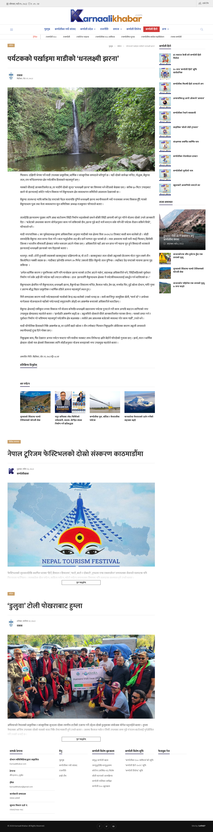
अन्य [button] (164, 29)
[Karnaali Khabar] (107, 16)
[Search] (201, 29)
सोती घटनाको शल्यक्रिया (102, 776)
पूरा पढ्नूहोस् (81, 582)
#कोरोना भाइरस (82, 37)
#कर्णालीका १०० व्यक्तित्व (105, 37)
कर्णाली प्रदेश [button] (86, 29)
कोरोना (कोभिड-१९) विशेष (103, 771)
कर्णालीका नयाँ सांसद (65, 29)
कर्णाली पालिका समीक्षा (102, 781)
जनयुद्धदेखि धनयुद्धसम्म (102, 765)
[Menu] (12, 29)
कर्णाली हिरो (151, 29)
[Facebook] (99, 826)
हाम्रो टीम (206, 3)
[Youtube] (113, 826)
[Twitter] (106, 826)
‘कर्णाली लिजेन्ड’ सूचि (134, 771)
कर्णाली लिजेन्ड (133, 29)
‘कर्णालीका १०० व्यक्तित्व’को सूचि (139, 760)
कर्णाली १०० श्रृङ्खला (101, 786)
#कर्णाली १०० (51, 37)
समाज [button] (116, 29)
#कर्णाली (66, 37)
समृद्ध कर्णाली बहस (100, 760)
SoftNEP (201, 826)
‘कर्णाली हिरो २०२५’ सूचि (135, 765)
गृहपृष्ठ (47, 29)
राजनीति (104, 29)
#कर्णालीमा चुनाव (128, 37)
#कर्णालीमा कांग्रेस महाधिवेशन (152, 37)
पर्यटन (119, 46)
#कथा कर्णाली (176, 37)
